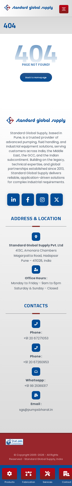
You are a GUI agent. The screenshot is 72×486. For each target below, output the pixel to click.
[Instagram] (42, 199)
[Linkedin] (13, 199)
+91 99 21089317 (36, 386)
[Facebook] (28, 199)
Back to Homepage (36, 77)
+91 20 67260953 (36, 362)
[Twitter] (56, 199)
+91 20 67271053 (36, 338)
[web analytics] (14, 442)
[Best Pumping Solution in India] (29, 7)
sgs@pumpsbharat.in (36, 409)
